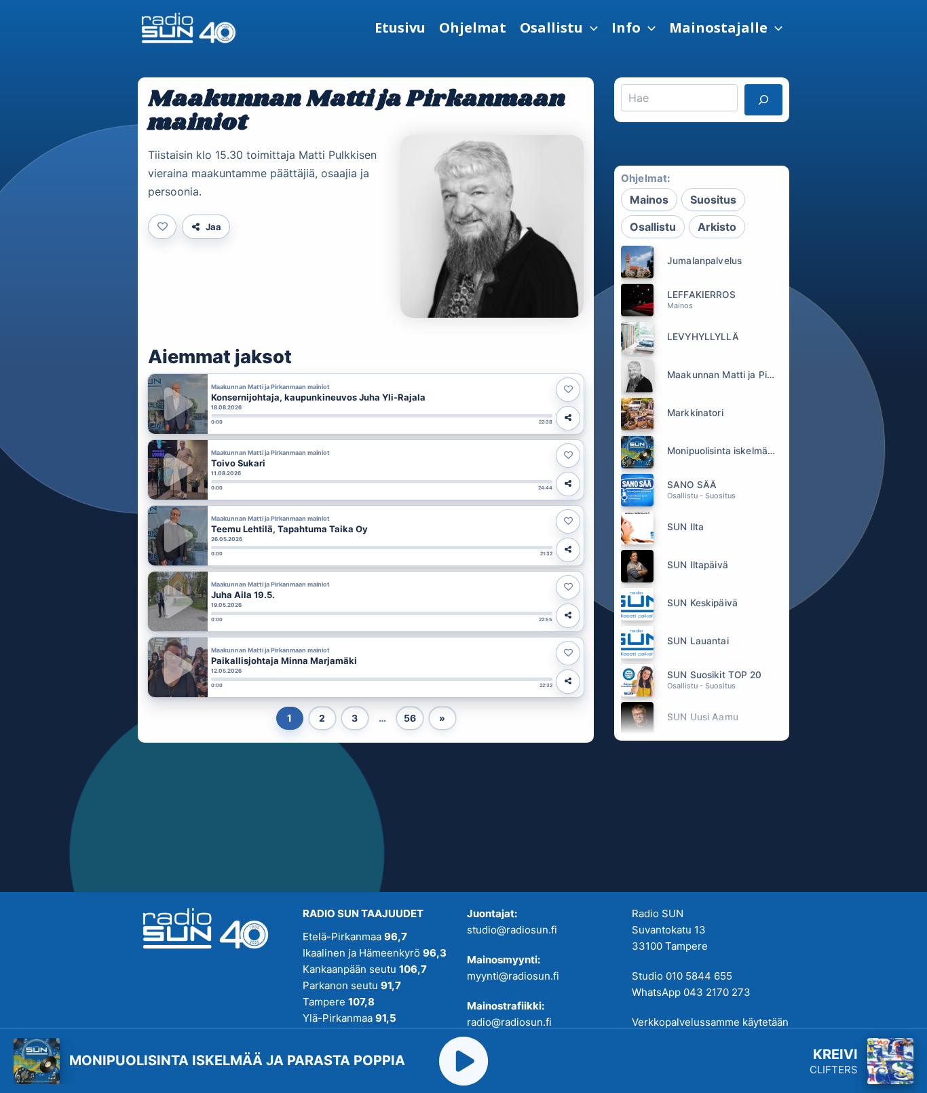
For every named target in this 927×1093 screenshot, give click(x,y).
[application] (590, 28)
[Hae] (763, 99)
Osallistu (653, 227)
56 (410, 718)
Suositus (713, 199)
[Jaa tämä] (568, 418)
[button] (559, 28)
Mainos (649, 199)
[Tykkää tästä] (162, 227)
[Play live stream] (463, 1061)
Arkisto (717, 227)
